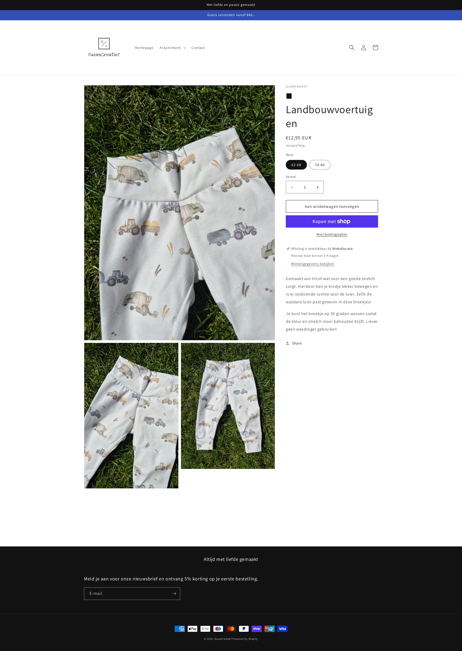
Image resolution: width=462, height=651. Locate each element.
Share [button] (297, 343)
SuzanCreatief (223, 639)
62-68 (296, 164)
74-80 (320, 164)
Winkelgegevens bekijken (312, 263)
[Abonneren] (174, 593)
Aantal (291, 176)
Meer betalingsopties (332, 234)
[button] (172, 47)
